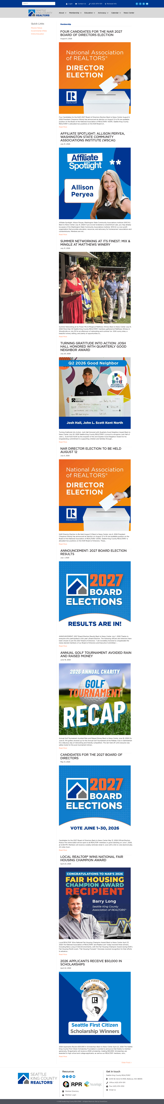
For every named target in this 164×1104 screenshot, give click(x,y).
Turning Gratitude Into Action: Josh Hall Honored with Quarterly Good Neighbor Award (93, 346)
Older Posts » (127, 1062)
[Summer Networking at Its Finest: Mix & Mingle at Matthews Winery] (95, 287)
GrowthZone (103, 1101)
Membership (74, 13)
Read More (63, 127)
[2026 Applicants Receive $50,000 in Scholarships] (95, 1007)
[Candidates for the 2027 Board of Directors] (95, 801)
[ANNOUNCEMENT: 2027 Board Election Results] (95, 597)
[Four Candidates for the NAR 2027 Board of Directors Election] (95, 78)
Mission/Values (36, 28)
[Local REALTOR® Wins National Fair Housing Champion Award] (95, 903)
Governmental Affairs (39, 31)
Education (88, 13)
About (61, 13)
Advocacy (102, 13)
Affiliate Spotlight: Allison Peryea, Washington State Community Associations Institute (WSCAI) (92, 137)
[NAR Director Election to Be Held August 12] (95, 495)
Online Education (37, 34)
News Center (129, 13)
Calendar (115, 13)
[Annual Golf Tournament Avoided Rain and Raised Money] (95, 699)
